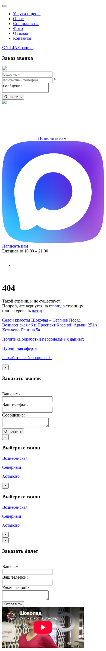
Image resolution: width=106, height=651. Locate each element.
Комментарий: (15, 587)
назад (37, 310)
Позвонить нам (51, 138)
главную (57, 306)
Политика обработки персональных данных (43, 339)
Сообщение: (13, 415)
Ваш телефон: (15, 404)
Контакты (22, 38)
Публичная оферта (19, 348)
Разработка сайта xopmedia (27, 357)
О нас (18, 18)
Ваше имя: (11, 393)
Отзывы (20, 33)
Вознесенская (14, 458)
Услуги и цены (26, 13)
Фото (18, 28)
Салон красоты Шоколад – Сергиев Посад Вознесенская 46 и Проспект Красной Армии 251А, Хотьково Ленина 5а (50, 325)
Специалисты (26, 23)
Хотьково (11, 476)
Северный (11, 467)
